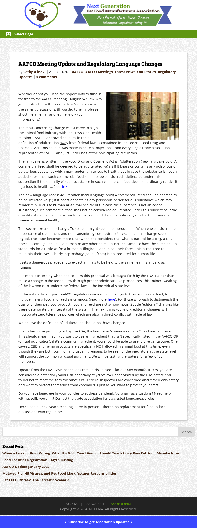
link (64, 186)
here (111, 299)
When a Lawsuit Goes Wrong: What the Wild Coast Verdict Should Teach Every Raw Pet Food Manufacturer (90, 453)
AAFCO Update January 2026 (25, 466)
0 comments (46, 76)
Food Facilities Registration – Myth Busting (37, 460)
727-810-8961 (121, 504)
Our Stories (146, 71)
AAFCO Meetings (99, 71)
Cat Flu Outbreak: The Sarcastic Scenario (35, 480)
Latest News (125, 71)
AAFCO (77, 71)
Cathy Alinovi (34, 71)
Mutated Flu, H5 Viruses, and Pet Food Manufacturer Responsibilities (59, 473)
